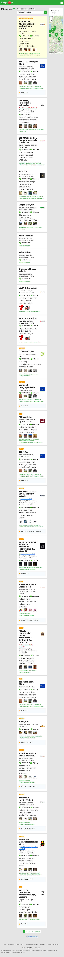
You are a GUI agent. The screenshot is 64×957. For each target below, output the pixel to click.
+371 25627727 (25, 71)
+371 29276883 (25, 729)
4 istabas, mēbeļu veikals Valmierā (27, 754)
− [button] (51, 21)
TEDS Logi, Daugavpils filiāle (27, 386)
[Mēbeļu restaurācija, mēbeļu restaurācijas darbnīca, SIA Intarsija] (20, 667)
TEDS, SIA (23, 452)
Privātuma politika (27, 948)
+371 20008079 (25, 393)
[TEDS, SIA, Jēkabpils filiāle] (20, 82)
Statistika (37, 948)
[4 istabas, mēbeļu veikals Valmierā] (20, 777)
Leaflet (50, 52)
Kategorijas (8, 9)
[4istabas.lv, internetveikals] (20, 818)
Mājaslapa (34, 36)
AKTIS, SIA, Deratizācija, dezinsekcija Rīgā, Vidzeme (27, 893)
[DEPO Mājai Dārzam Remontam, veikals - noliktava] (42, 140)
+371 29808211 (24, 507)
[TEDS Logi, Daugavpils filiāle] (20, 396)
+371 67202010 (24, 149)
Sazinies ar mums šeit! (27, 554)
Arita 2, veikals (26, 235)
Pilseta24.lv (19, 944)
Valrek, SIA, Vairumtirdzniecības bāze (28, 841)
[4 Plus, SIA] (20, 732)
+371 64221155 (24, 855)
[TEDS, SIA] (20, 470)
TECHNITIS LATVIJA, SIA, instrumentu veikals (28, 493)
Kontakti (42, 944)
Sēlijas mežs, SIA (26, 205)
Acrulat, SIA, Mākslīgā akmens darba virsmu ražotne (27, 25)
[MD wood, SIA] (20, 436)
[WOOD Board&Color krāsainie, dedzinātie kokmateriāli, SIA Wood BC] (20, 564)
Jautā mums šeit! (26, 499)
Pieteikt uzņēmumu (52, 944)
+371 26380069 (25, 560)
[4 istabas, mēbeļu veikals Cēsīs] (20, 610)
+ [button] (51, 18)
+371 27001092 (24, 763)
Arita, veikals (25, 252)
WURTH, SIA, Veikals (28, 288)
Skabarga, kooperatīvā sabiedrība (25, 102)
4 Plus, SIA (23, 721)
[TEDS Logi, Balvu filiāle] (20, 701)
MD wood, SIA (25, 417)
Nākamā (37, 931)
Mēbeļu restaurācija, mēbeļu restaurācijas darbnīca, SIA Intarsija (25, 636)
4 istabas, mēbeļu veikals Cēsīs (27, 585)
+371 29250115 (24, 424)
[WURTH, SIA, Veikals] (21, 307)
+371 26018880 (24, 904)
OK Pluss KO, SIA (26, 351)
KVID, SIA (23, 171)
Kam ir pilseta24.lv (9, 944)
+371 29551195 (24, 36)
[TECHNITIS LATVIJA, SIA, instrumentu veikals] (20, 521)
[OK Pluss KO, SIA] (20, 370)
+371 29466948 (25, 243)
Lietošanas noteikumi (31, 944)
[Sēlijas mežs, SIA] (20, 223)
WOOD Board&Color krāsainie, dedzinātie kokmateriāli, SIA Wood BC (28, 546)
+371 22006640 (25, 807)
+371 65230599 (25, 295)
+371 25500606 (25, 359)
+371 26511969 (24, 179)
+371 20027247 (25, 114)
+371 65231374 (24, 212)
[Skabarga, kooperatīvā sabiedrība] (20, 126)
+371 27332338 (25, 459)
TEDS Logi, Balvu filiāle (26, 683)
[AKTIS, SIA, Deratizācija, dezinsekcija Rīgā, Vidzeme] (20, 915)
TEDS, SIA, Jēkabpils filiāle (28, 62)
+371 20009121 (24, 596)
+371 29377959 (25, 260)
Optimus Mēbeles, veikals (27, 270)
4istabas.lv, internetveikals (26, 798)
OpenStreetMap (57, 52)
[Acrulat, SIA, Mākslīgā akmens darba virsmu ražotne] (20, 49)
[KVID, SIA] (20, 193)
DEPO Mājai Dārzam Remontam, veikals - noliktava (28, 140)
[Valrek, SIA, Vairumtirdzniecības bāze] (20, 869)
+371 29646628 (25, 655)
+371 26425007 (25, 279)
